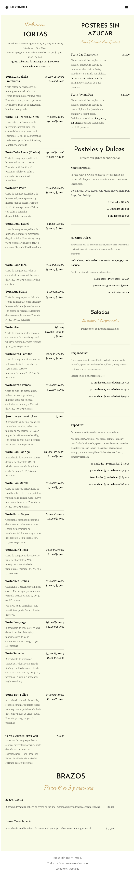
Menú (126, 7)
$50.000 (50, 157)
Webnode (74, 868)
